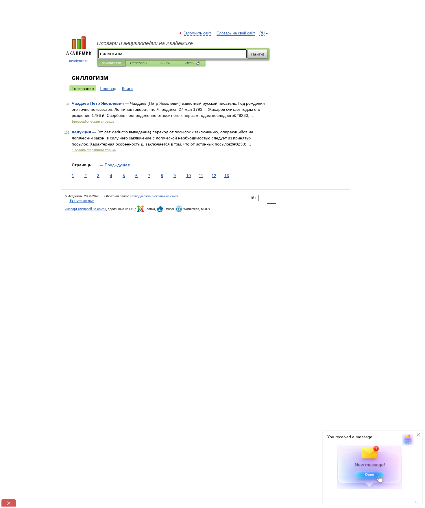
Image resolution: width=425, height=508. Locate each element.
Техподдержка (140, 196)
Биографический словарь (93, 121)
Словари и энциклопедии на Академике (145, 43)
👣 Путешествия (81, 201)
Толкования (111, 63)
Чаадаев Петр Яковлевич (98, 103)
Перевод (108, 88)
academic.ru (78, 61)
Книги (165, 63)
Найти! (257, 54)
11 (201, 175)
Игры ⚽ (192, 63)
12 (214, 175)
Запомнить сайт (197, 33)
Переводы (138, 63)
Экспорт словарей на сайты (85, 209)
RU (262, 33)
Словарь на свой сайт (236, 33)
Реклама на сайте (165, 196)
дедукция (81, 132)
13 (226, 175)
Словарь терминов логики (94, 150)
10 (188, 175)
